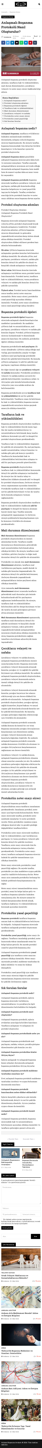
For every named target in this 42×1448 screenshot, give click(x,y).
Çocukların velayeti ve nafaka (17, 113)
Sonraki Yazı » (29, 1139)
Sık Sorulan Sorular (12, 121)
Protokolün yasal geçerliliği (16, 119)
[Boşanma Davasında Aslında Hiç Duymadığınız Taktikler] (31, 1153)
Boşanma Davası (15, 12)
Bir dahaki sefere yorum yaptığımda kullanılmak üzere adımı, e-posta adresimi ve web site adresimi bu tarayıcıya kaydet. (20, 1221)
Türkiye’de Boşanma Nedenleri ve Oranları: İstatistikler (17, 1352)
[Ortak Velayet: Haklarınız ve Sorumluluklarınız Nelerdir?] (21, 1259)
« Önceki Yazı (12, 1139)
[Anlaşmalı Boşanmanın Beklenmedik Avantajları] (10, 1153)
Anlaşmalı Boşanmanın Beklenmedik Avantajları (10, 1162)
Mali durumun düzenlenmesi (16, 111)
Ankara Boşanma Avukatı (11, 1443)
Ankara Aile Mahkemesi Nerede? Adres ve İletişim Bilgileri (19, 1314)
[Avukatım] (2, 37)
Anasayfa (4, 12)
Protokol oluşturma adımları (16, 103)
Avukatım (7, 37)
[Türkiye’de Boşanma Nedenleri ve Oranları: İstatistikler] (21, 1335)
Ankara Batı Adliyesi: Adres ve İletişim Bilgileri (19, 1389)
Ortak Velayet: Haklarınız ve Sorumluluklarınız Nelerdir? (14, 1276)
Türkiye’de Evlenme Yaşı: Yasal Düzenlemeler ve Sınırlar (15, 1427)
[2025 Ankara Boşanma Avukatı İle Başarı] (21, 4)
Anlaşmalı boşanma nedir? (15, 101)
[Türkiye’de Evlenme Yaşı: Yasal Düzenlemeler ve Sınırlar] (21, 1410)
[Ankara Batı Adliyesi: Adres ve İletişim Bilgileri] (21, 1372)
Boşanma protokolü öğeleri (15, 106)
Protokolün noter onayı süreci (17, 116)
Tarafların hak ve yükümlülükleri (18, 108)
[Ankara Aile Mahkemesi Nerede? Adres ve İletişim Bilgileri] (21, 1297)
